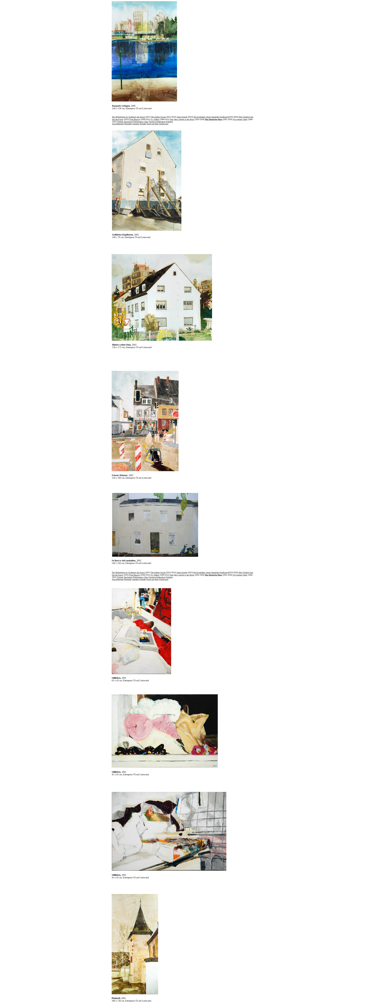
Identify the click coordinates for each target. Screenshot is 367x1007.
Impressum (163, 124)
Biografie (128, 124)
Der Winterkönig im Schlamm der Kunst (129, 117)
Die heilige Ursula (158, 117)
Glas (146, 122)
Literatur (135, 124)
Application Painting (164, 122)
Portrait (120, 122)
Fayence (152, 122)
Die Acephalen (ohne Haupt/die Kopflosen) (211, 117)
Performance (138, 122)
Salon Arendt (182, 117)
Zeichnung (128, 122)
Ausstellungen (118, 124)
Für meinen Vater (240, 119)
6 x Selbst (155, 119)
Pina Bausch (134, 119)
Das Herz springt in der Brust (182, 119)
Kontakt (143, 124)
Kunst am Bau (153, 124)
